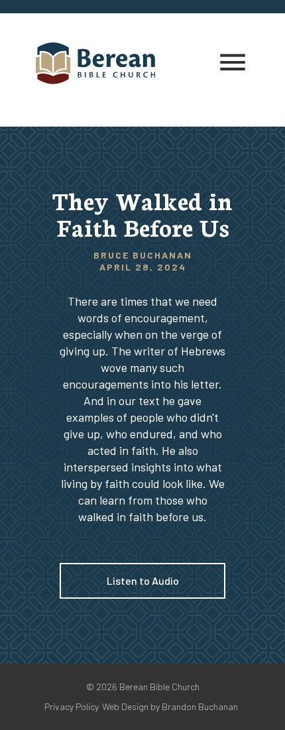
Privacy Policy (71, 706)
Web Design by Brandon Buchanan (170, 706)
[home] (102, 63)
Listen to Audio (143, 580)
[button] (232, 63)
